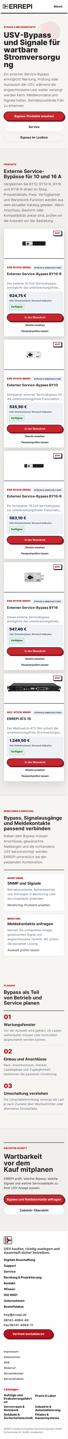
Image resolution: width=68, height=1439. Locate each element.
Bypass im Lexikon (34, 137)
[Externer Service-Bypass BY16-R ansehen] (34, 466)
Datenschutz (12, 1357)
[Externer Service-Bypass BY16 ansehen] (34, 577)
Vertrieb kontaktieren (28, 1334)
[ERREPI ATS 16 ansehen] (34, 688)
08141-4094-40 (16, 1320)
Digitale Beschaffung (19, 1260)
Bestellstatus (14, 1306)
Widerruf (9, 1367)
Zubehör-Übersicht (34, 1210)
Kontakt (9, 1283)
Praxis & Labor (45, 1396)
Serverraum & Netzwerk (14, 1408)
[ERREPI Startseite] (17, 6)
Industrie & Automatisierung (47, 1408)
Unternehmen (14, 1301)
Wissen (9, 1289)
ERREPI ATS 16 (19, 719)
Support (10, 1266)
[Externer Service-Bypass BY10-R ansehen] (34, 244)
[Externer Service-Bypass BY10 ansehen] (34, 355)
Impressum (11, 1351)
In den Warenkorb (35, 317)
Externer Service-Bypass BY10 (32, 385)
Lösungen (11, 1389)
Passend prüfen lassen (35, 331)
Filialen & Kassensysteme (47, 1416)
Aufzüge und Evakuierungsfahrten (18, 1399)
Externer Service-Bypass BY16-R (34, 496)
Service (34, 127)
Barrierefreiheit (13, 1378)
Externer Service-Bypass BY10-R (34, 274)
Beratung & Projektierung (23, 1277)
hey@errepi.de (15, 1315)
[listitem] (34, 892)
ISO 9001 (11, 1295)
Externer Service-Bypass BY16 (32, 607)
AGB (6, 1362)
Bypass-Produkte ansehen (34, 116)
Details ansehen (35, 325)
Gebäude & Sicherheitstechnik (18, 1416)
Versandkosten (13, 1373)
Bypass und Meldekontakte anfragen (34, 1199)
